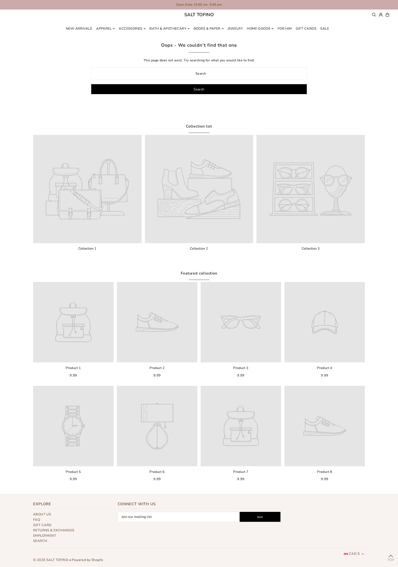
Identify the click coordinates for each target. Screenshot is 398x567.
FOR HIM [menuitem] (285, 28)
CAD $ (354, 553)
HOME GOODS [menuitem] (258, 28)
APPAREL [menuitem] (104, 28)
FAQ (36, 519)
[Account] (381, 15)
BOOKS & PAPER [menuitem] (207, 28)
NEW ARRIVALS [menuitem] (79, 28)
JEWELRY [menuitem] (235, 28)
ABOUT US (42, 514)
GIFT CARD (42, 525)
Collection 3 (311, 248)
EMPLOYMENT (44, 535)
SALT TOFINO (199, 15)
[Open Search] (374, 15)
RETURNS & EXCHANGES (53, 530)
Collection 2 (199, 248)
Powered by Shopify (87, 560)
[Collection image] (87, 189)
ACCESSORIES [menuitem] (130, 28)
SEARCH (40, 541)
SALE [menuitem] (324, 28)
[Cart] (387, 15)
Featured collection (199, 273)
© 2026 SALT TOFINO (51, 560)
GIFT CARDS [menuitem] (306, 28)
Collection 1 (87, 248)
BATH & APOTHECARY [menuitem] (167, 28)
